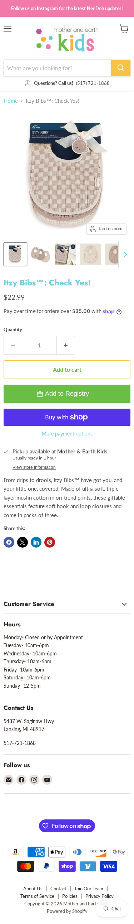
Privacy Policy (99, 896)
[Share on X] (22, 542)
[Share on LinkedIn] (36, 542)
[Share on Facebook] (9, 542)
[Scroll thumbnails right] (124, 254)
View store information (34, 467)
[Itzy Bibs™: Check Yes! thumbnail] (15, 254)
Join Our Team (88, 888)
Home (11, 101)
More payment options (67, 434)
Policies (70, 896)
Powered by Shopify (67, 911)
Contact (58, 888)
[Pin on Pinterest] (49, 542)
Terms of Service (37, 896)
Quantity (13, 329)
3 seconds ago (67, 393)
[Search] (120, 68)
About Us (33, 888)
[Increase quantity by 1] (66, 345)
